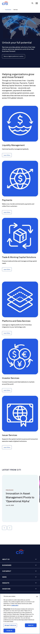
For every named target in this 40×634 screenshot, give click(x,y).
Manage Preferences (10, 625)
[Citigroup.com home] (20, 552)
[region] (20, 614)
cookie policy (14, 605)
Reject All (30, 625)
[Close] (37, 597)
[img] (32, 3)
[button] (4, 528)
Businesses (8, 9)
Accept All (9, 630)
